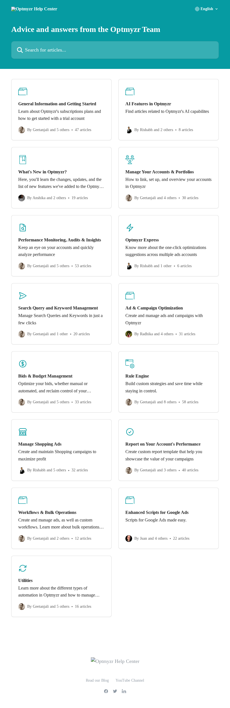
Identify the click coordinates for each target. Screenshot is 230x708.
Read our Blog (97, 680)
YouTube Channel (130, 680)
